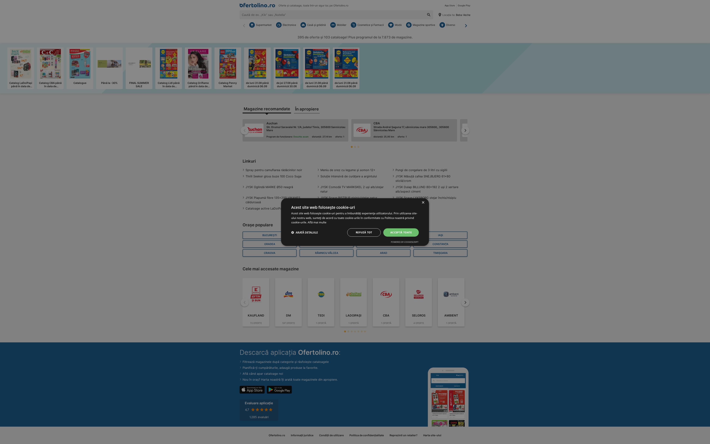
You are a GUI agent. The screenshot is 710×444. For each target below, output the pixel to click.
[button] (304, 232)
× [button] (423, 202)
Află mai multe (317, 222)
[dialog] (355, 222)
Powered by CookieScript (404, 242)
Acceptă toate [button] (401, 232)
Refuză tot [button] (364, 232)
